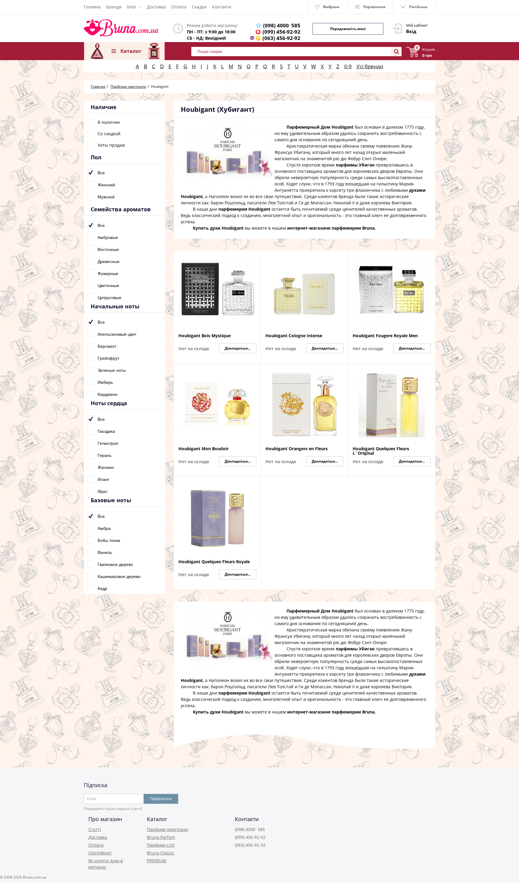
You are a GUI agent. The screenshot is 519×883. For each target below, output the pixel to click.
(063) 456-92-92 (281, 38)
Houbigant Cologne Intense (294, 335)
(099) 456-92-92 (281, 32)
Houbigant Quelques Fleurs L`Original (381, 450)
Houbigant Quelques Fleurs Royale (214, 561)
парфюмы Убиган (355, 165)
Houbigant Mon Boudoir (203, 448)
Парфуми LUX (161, 845)
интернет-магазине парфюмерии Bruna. (331, 228)
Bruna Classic (160, 853)
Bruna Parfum (161, 837)
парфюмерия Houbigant (244, 209)
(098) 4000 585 (281, 25)
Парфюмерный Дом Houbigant (320, 127)
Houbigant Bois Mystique (204, 335)
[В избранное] (254, 267)
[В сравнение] (254, 259)
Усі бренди (370, 66)
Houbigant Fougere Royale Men (385, 335)
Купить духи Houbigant (218, 228)
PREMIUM (156, 860)
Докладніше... (237, 348)
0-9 (348, 66)
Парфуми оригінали (167, 829)
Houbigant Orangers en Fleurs (297, 448)
